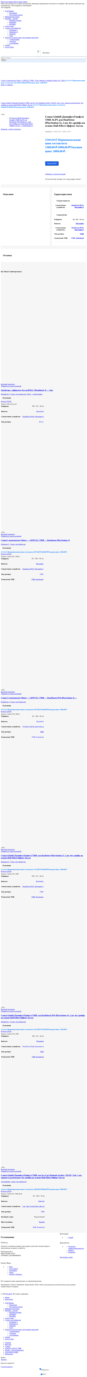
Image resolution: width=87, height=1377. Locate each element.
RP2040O (12, 22)
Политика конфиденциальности (76, 1247)
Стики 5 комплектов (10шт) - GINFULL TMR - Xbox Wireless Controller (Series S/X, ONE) (33, 80)
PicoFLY (9, 1294)
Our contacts (13, 1269)
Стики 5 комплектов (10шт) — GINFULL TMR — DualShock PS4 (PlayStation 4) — (39, 698)
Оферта (71, 1250)
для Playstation (14, 39)
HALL (29, 394)
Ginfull (70, 1237)
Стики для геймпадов (18, 394)
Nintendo (12, 34)
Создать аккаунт (7, 1367)
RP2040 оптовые (15, 20)
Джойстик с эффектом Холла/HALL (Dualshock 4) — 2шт (27, 390)
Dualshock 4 (13, 32)
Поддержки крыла (16, 15)
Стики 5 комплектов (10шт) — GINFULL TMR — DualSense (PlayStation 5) (35, 540)
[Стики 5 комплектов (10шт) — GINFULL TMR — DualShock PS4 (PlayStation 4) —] (41, 688)
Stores (11, 1272)
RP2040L (12, 24)
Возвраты (71, 1252)
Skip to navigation (7, 2)
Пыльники (13, 13)
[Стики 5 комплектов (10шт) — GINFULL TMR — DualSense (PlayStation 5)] (41, 530)
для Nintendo (13, 43)
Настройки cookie (66, 1257)
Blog (11, 1267)
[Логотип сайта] (39, 56)
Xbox (11, 36)
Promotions (13, 1270)
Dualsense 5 (13, 30)
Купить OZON (51, 163)
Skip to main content (20, 2)
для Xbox (12, 41)
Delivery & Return (15, 1274)
